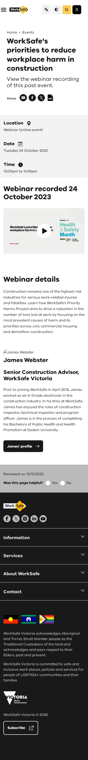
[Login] (76, 9)
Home (12, 32)
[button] (3, 9)
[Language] (46, 9)
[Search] (66, 9)
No (68, 482)
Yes (55, 482)
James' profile (19, 446)
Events (28, 32)
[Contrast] (56, 9)
